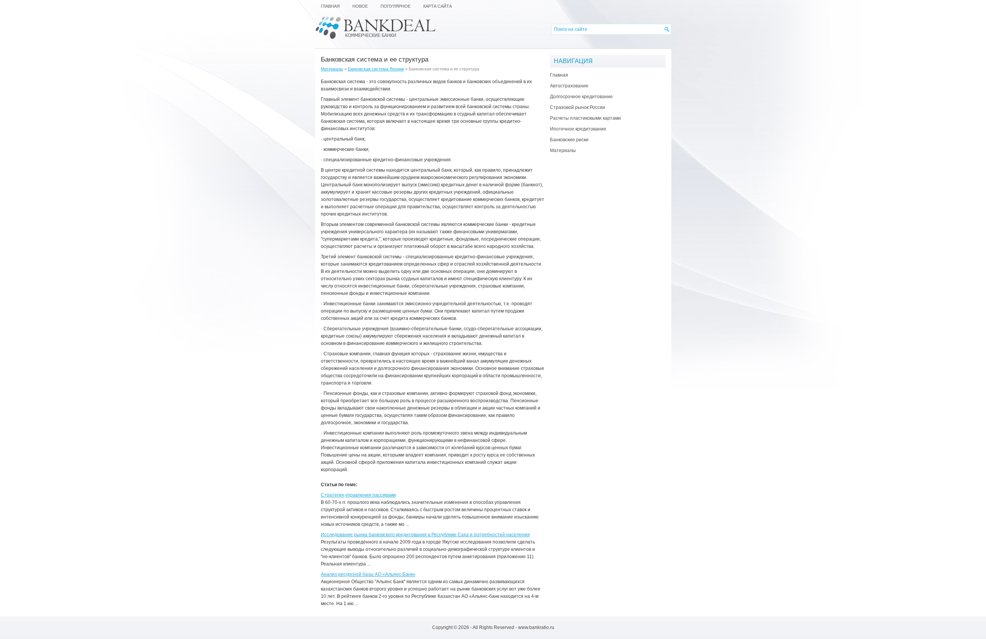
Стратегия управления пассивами (358, 495)
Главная (559, 75)
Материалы (332, 69)
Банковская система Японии (376, 69)
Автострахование (569, 86)
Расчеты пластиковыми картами (585, 118)
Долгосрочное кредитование (581, 96)
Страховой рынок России (577, 107)
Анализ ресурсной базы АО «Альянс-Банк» (368, 574)
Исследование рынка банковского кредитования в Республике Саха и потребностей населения (425, 534)
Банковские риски (569, 139)
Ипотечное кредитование (578, 129)
